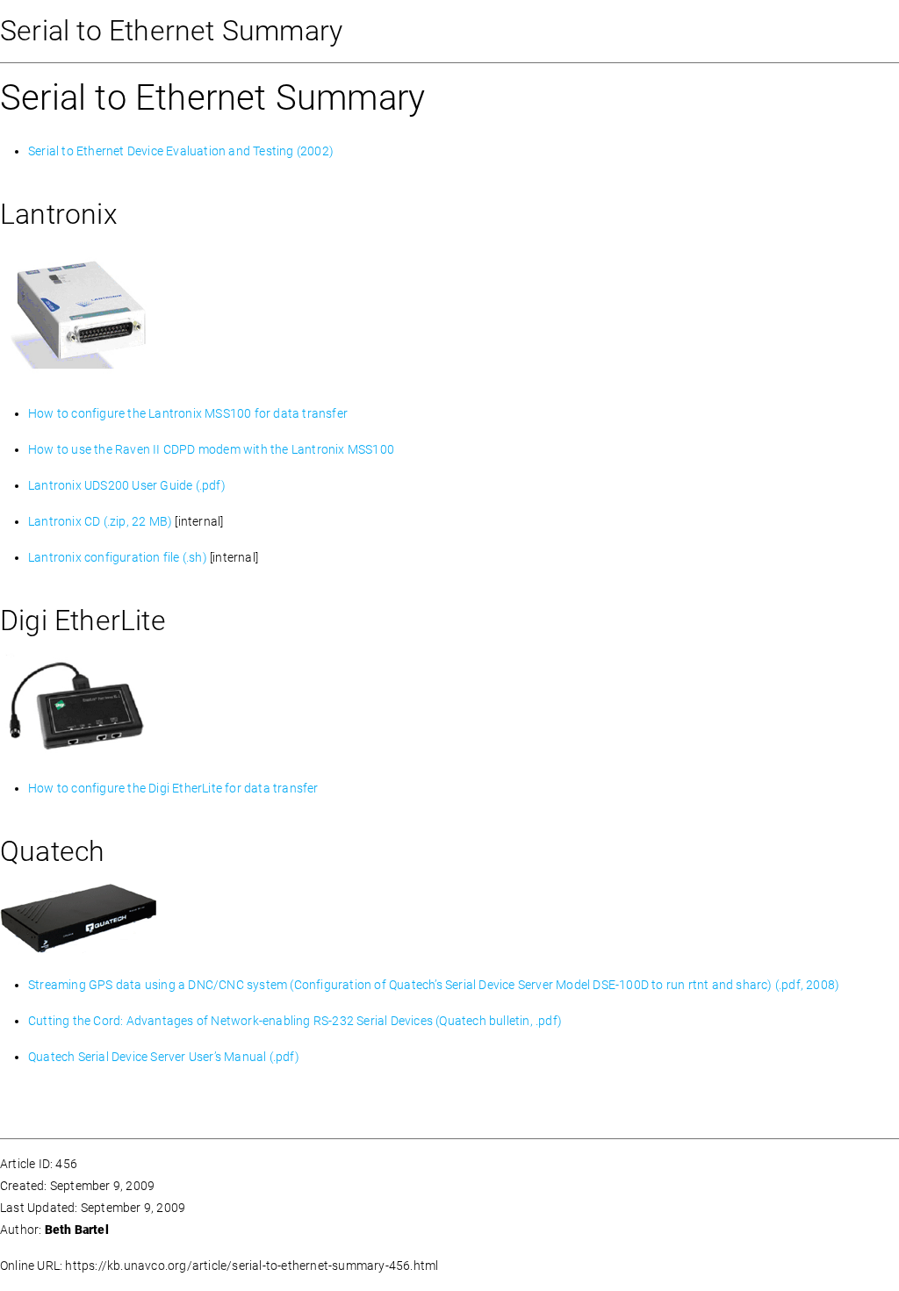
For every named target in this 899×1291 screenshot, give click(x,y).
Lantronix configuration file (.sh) (117, 557)
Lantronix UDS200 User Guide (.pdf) (127, 485)
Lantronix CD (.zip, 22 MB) (100, 521)
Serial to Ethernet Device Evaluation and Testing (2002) (181, 151)
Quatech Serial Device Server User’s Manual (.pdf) (163, 1057)
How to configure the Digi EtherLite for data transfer (173, 788)
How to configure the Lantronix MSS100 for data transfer (188, 413)
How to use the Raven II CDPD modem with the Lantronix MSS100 (211, 449)
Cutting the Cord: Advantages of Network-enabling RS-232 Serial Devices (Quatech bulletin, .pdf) (295, 1021)
